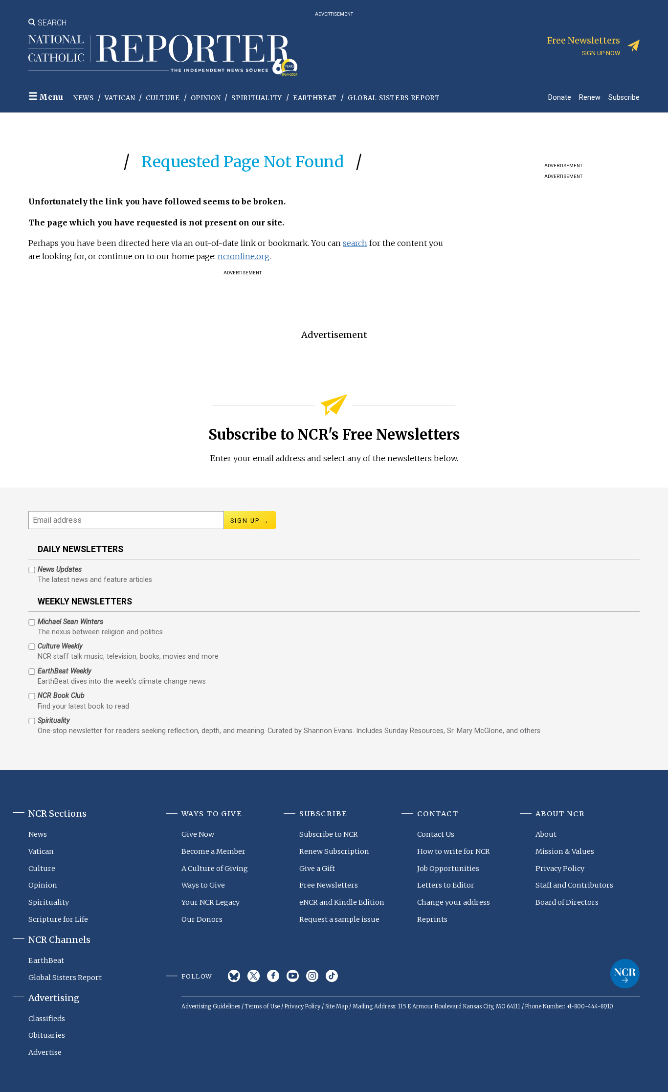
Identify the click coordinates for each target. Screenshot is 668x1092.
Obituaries (46, 1035)
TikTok (332, 976)
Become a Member (213, 851)
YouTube (293, 976)
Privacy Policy (559, 868)
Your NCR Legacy (210, 902)
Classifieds (46, 1018)
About (546, 834)
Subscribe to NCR (328, 834)
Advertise (45, 1052)
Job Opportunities (448, 868)
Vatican (120, 98)
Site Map (336, 1006)
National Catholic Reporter (625, 973)
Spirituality (256, 98)
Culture (163, 98)
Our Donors (202, 919)
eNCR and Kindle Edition (341, 902)
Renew (590, 97)
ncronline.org (243, 256)
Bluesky (234, 976)
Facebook (273, 976)
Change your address (453, 902)
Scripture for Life (58, 919)
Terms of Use (262, 1006)
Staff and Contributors (574, 885)
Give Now (197, 834)
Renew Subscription (334, 851)
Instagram (312, 976)
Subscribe (624, 97)
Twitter (253, 976)
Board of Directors (567, 902)
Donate (559, 97)
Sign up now (601, 53)
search (355, 243)
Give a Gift (317, 868)
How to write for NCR (453, 851)
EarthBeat (315, 98)
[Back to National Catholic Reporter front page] (162, 55)
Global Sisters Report (394, 98)
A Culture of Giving (214, 868)
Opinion (206, 98)
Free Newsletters (328, 885)
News (83, 98)
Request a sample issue (339, 919)
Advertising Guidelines (210, 1006)
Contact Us (435, 834)
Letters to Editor (445, 885)
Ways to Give (203, 885)
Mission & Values (564, 851)
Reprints (432, 919)
